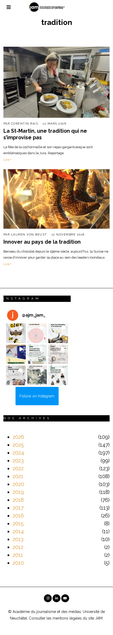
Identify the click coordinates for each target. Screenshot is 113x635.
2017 (18, 508)
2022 (18, 468)
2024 (18, 453)
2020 (18, 484)
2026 (18, 437)
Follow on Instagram (36, 396)
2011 (18, 555)
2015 (18, 523)
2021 (18, 476)
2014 (18, 531)
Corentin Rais (24, 123)
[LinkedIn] (56, 598)
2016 (18, 516)
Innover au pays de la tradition (42, 242)
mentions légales (67, 618)
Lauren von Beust (29, 234)
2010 (18, 563)
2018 (18, 500)
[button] (16, 333)
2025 (18, 445)
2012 (18, 547)
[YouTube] (65, 598)
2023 (18, 460)
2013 (18, 539)
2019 (18, 492)
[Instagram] (48, 598)
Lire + (7, 160)
